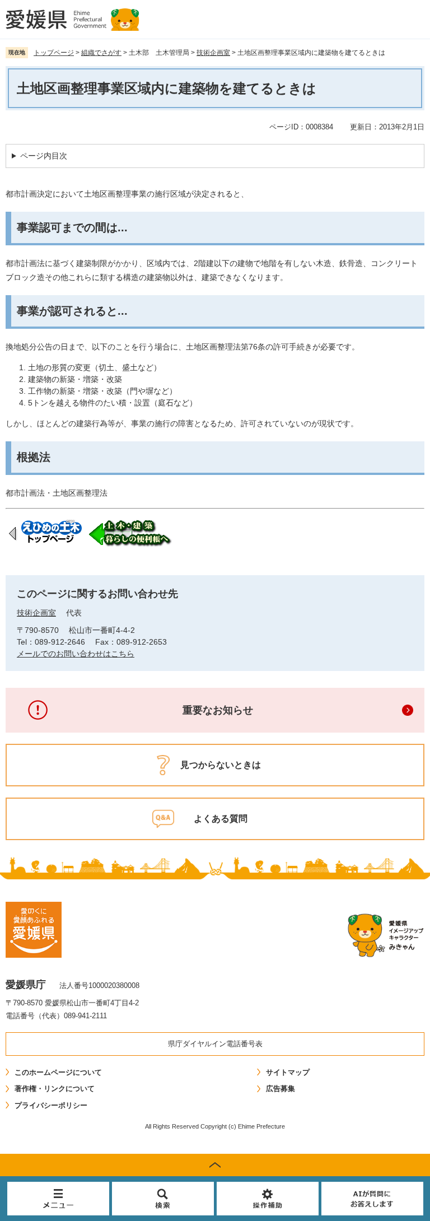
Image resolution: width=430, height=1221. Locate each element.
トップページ (54, 53)
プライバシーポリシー (51, 1105)
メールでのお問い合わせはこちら (75, 653)
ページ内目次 (43, 155)
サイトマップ (288, 1072)
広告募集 (280, 1088)
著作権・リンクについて (55, 1088)
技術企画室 (213, 53)
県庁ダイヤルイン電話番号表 (215, 1044)
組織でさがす (101, 53)
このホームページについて (58, 1072)
